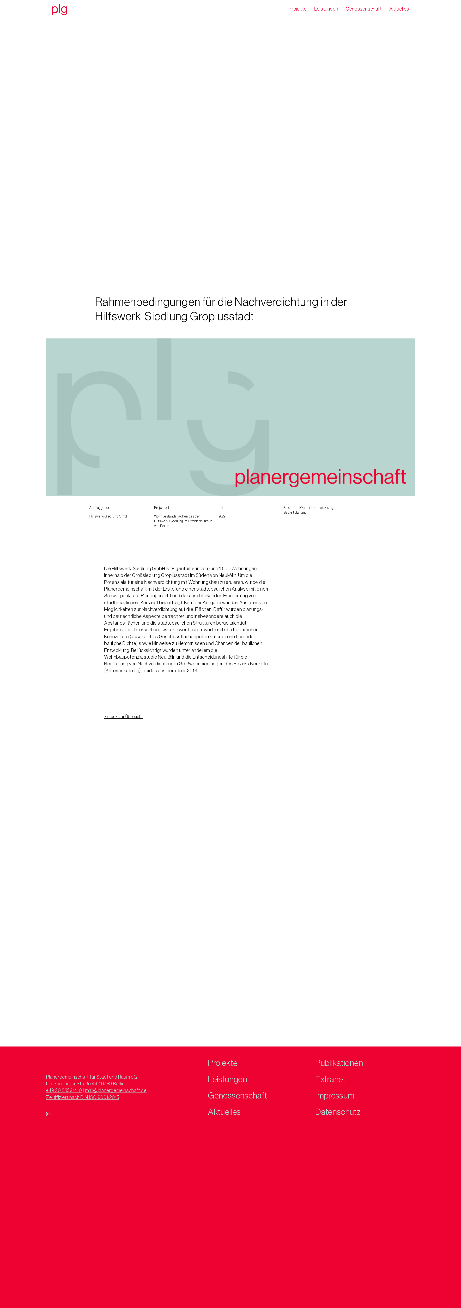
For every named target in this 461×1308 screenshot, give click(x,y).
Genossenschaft (364, 9)
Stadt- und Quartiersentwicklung (308, 508)
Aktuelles (399, 9)
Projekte (298, 9)
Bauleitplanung (295, 512)
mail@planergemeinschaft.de (116, 1090)
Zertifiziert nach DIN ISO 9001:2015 (82, 1097)
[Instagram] (48, 1113)
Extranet (330, 1079)
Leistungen (326, 9)
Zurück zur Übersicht (123, 717)
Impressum (334, 1096)
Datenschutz (338, 1112)
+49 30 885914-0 (64, 1090)
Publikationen (339, 1063)
